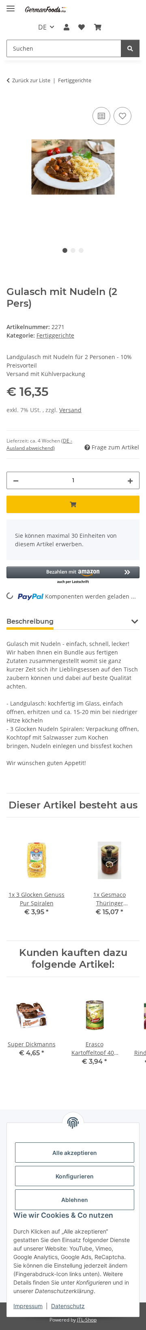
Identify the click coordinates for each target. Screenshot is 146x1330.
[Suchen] (130, 48)
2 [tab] (73, 250)
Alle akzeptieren (74, 1152)
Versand (70, 410)
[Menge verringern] (16, 480)
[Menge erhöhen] (130, 480)
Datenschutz (68, 1305)
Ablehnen (74, 1199)
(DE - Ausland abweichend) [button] (39, 444)
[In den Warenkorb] (73, 504)
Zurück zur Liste (31, 80)
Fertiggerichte (55, 335)
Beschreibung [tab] (30, 621)
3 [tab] (81, 250)
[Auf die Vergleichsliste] (101, 116)
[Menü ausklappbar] (10, 5)
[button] (66, 27)
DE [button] (42, 27)
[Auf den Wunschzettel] (122, 116)
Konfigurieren (75, 1176)
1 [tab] (64, 250)
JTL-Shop (87, 1319)
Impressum (28, 1305)
